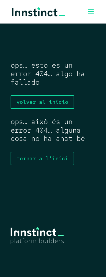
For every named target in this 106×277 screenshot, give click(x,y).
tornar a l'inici (42, 158)
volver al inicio (42, 102)
